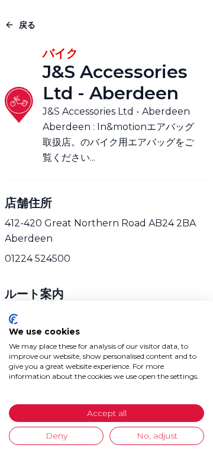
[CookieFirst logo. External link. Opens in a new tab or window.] (13, 319)
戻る (27, 25)
